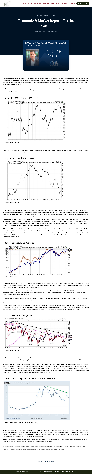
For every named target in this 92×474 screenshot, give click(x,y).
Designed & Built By (60, 471)
